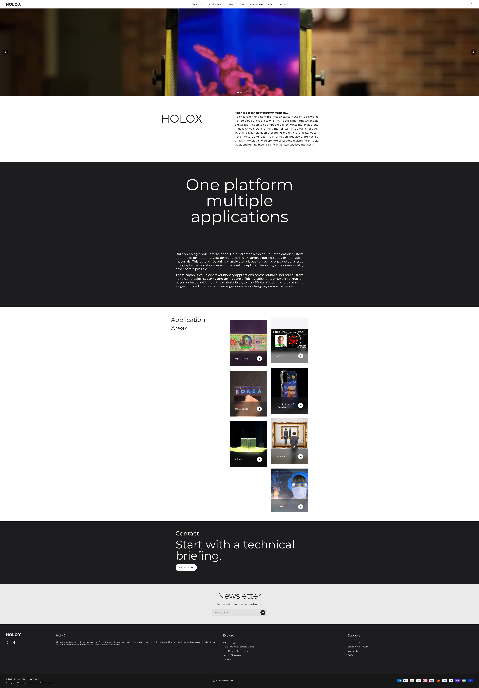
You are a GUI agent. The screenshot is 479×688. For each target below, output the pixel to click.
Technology (229, 642)
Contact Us (354, 642)
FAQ (350, 655)
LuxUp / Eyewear (232, 655)
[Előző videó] (5, 52)
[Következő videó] (474, 52)
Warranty (353, 651)
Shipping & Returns (359, 646)
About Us (228, 659)
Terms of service (33, 683)
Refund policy (10, 683)
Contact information (47, 683)
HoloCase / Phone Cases (236, 651)
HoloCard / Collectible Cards (238, 646)
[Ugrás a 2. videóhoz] (238, 92)
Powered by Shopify (30, 679)
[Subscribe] (262, 612)
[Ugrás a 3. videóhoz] (241, 92)
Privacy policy (21, 683)
